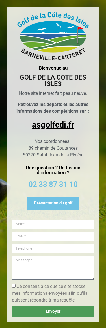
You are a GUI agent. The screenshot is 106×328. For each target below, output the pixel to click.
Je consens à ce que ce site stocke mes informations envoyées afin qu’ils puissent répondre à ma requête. (49, 292)
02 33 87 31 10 (53, 184)
